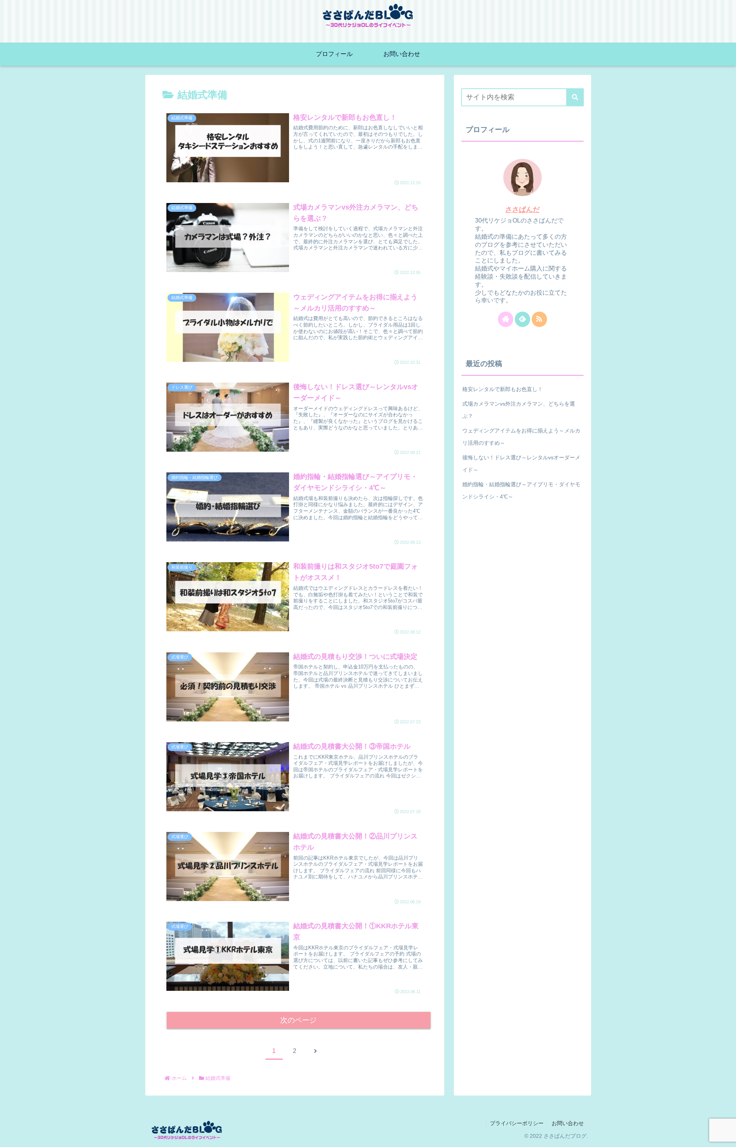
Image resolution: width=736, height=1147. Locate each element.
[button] (575, 97)
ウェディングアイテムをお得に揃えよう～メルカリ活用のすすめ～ (521, 436)
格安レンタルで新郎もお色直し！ (502, 389)
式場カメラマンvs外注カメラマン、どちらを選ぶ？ (518, 410)
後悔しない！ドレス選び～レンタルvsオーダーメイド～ (521, 463)
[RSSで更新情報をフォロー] (539, 319)
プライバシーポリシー (517, 1123)
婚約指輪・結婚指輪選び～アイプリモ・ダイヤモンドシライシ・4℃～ (521, 490)
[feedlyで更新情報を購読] (522, 319)
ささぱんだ (522, 209)
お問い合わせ (568, 1123)
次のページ (298, 1020)
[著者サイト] (505, 319)
